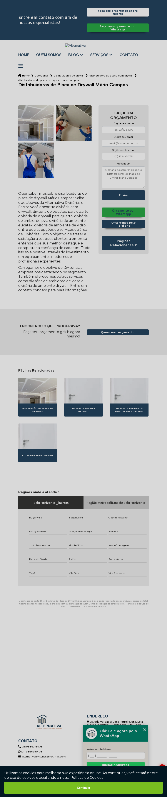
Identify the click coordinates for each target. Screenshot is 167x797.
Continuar (83, 787)
